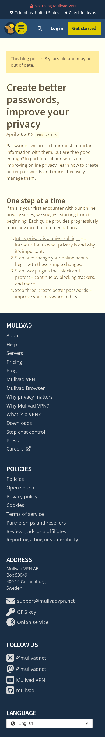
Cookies (15, 505)
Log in (57, 28)
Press (12, 440)
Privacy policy (21, 496)
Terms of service (25, 514)
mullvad (25, 690)
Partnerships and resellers (36, 522)
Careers (15, 448)
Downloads (19, 423)
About (13, 335)
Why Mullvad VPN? (27, 405)
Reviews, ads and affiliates (36, 531)
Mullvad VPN (21, 379)
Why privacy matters (29, 396)
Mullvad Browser (25, 388)
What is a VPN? (23, 414)
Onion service (32, 622)
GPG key (26, 612)
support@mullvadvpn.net (46, 601)
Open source (21, 487)
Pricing (14, 362)
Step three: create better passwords (51, 290)
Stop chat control (25, 432)
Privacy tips (47, 134)
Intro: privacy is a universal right (47, 238)
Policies (15, 479)
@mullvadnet (31, 658)
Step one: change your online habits (51, 258)
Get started (84, 28)
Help (11, 344)
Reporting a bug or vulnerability (42, 539)
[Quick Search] (39, 28)
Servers (14, 353)
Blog (11, 370)
